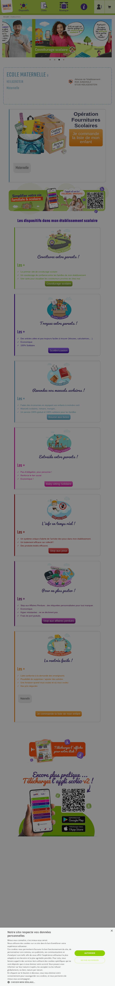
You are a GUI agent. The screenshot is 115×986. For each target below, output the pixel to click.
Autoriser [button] (89, 953)
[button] (39, 982)
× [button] (112, 931)
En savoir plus (37, 979)
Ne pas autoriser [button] (90, 960)
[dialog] (57, 957)
